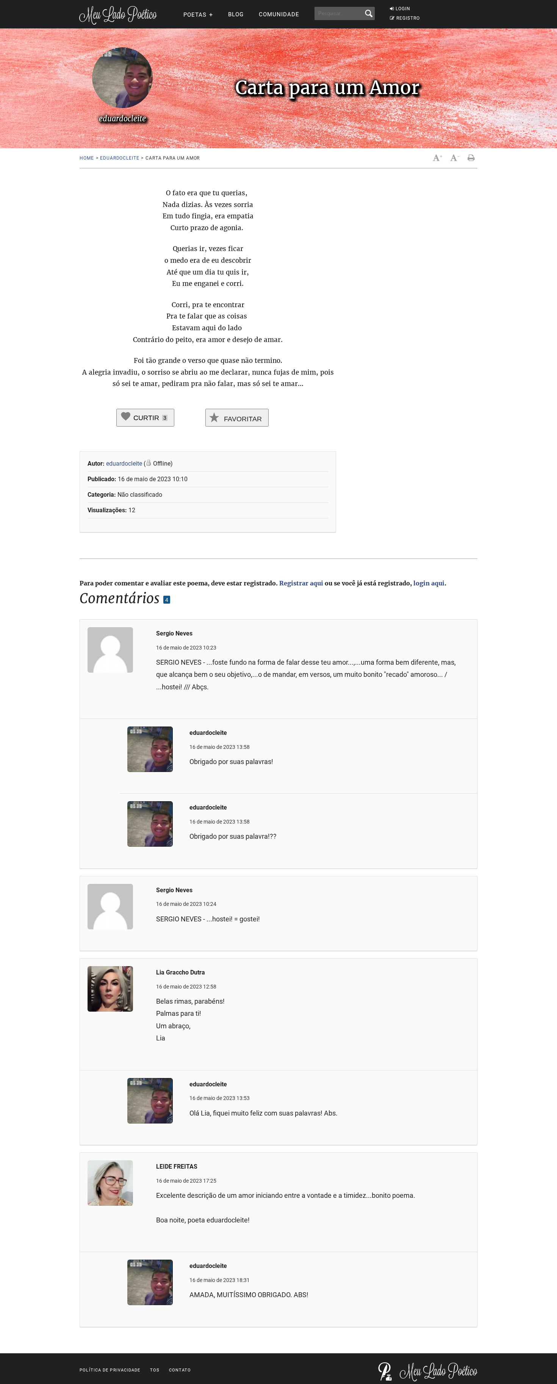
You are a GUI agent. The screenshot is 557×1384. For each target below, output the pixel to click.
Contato (180, 1370)
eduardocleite (119, 158)
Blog (236, 14)
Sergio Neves (174, 633)
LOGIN (403, 8)
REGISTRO (408, 18)
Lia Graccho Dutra (180, 972)
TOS (155, 1370)
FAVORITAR (242, 419)
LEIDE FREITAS (176, 1166)
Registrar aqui (301, 583)
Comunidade (279, 14)
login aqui (428, 583)
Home (87, 158)
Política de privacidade (110, 1370)
